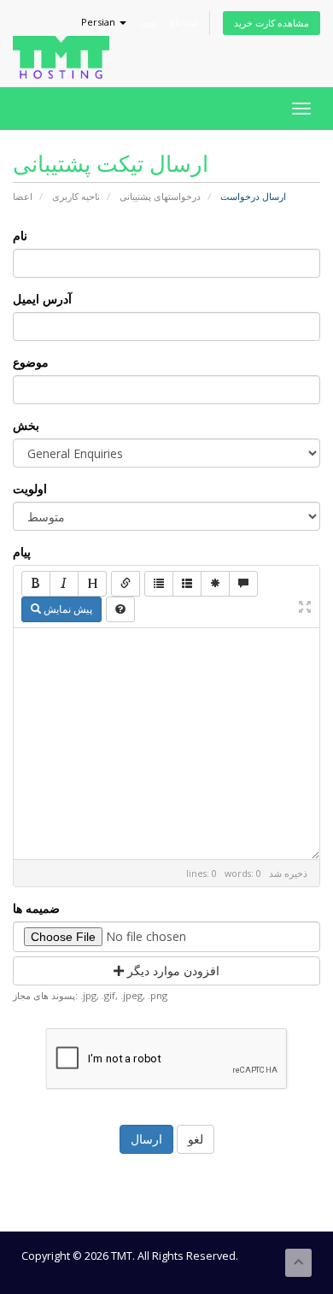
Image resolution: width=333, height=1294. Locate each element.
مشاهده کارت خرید (271, 22)
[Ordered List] (187, 584)
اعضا (22, 196)
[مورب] (64, 584)
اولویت (30, 488)
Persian (99, 21)
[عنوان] (92, 584)
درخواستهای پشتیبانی (160, 196)
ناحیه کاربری (76, 196)
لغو (195, 1139)
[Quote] (243, 584)
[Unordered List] (158, 584)
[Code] (215, 584)
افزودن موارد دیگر (171, 970)
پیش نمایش (66, 609)
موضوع (31, 362)
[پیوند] (125, 584)
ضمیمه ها (36, 908)
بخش (26, 425)
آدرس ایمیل (42, 299)
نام (20, 235)
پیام (22, 552)
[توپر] (35, 584)
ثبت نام (183, 21)
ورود (147, 21)
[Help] (120, 609)
